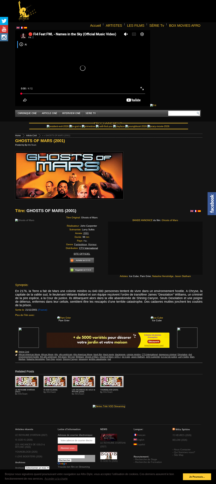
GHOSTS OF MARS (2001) (40, 140)
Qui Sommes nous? (184, 452)
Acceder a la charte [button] (56, 478)
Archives (19, 467)
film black (62, 357)
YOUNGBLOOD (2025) (109, 390)
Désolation (182, 354)
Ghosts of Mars (92, 357)
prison (59, 359)
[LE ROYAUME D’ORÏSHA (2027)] (108, 440)
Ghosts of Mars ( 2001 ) (110, 357)
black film (97, 354)
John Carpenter (153, 357)
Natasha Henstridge (35, 359)
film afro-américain (48, 357)
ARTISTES (114, 25)
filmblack (80, 357)
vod (109, 359)
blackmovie (120, 354)
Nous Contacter (182, 449)
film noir (71, 357)
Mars (192, 357)
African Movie (47, 354)
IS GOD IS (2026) (50, 390)
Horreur (92, 244)
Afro (56, 354)
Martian (22, 359)
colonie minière (134, 354)
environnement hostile (29, 357)
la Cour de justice (169, 357)
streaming (83, 359)
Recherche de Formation (148, 462)
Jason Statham (138, 357)
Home (18, 135)
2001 (86, 233)
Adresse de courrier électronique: (75, 435)
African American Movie (29, 354)
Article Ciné (49, 113)
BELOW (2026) (179, 440)
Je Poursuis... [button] (197, 476)
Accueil (95, 25)
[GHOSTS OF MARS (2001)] (26, 381)
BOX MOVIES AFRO (184, 25)
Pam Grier (50, 359)
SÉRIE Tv (156, 25)
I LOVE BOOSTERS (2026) (28, 456)
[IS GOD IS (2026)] (108, 458)
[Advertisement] (119, 11)
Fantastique (80, 244)
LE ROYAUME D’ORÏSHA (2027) (31, 435)
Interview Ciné (71, 113)
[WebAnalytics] (140, 451)
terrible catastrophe (97, 359)
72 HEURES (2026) (181, 435)
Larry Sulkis (183, 357)
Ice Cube (126, 357)
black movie (108, 354)
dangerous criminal (168, 354)
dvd (190, 354)
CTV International (150, 354)
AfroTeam (32, 145)
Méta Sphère (183, 429)
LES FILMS (135, 25)
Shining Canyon (70, 359)
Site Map (178, 455)
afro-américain (65, 354)
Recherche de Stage (146, 459)
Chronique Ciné (27, 113)
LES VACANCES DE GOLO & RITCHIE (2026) (83, 391)
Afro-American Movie (82, 354)
